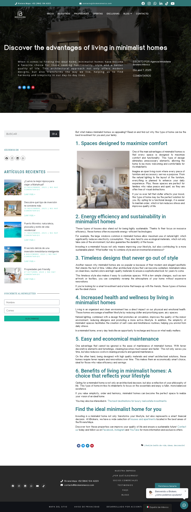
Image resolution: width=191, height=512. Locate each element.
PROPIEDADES (81, 13)
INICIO (50, 13)
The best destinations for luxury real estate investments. (137, 400)
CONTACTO (142, 13)
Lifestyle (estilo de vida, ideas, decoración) (164, 445)
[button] (19, 87)
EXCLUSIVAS (113, 13)
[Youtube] (37, 486)
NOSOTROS (64, 13)
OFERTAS (98, 13)
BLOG (126, 13)
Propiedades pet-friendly (37, 269)
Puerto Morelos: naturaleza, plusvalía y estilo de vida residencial (39, 227)
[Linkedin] (17, 158)
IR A (54, 134)
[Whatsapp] (23, 158)
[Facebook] (6, 158)
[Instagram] (12, 158)
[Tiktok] (43, 486)
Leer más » (29, 194)
